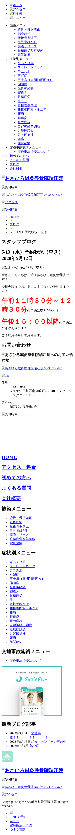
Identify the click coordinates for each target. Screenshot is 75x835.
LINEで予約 (18, 817)
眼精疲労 (24, 97)
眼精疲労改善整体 (30, 50)
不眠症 (22, 75)
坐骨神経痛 (26, 88)
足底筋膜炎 (26, 130)
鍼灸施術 (24, 33)
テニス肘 (24, 71)
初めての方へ (19, 155)
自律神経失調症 (29, 126)
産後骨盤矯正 (27, 38)
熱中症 (34, 746)
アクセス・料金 (19, 467)
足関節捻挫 (26, 134)
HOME (14, 216)
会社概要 (16, 168)
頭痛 (21, 139)
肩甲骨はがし (27, 42)
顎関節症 (24, 143)
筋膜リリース (27, 46)
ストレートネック (30, 67)
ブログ (14, 164)
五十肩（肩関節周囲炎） (35, 80)
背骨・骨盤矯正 (29, 29)
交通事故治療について (34, 151)
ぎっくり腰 (26, 63)
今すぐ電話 (18, 829)
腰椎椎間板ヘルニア (32, 109)
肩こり (22, 101)
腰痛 (21, 113)
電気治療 (24, 54)
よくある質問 (19, 160)
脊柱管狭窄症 (27, 105)
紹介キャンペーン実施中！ (50, 741)
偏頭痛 (22, 84)
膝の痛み (24, 122)
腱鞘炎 (22, 118)
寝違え (22, 92)
